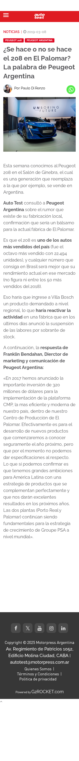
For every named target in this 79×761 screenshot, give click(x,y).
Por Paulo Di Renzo (29, 88)
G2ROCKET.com (47, 691)
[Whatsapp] (70, 89)
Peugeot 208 (13, 40)
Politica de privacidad (38, 679)
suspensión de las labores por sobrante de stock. (38, 330)
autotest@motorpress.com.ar (39, 662)
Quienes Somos (38, 669)
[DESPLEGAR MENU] (6, 15)
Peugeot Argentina (39, 40)
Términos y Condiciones (38, 674)
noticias (11, 32)
